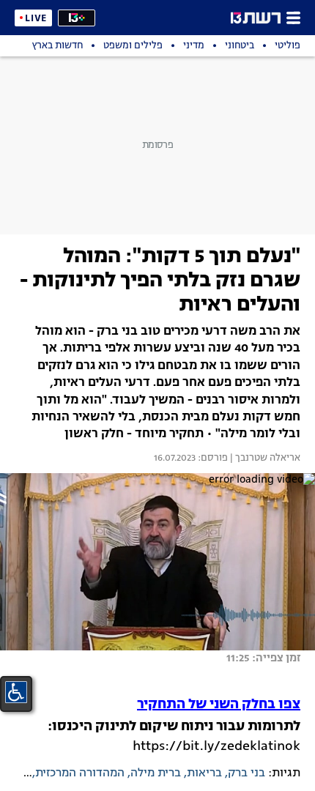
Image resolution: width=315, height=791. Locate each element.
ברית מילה (155, 773)
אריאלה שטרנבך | (264, 458)
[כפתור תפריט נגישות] (16, 692)
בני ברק (246, 773)
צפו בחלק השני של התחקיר (218, 704)
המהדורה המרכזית (80, 773)
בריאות (204, 773)
